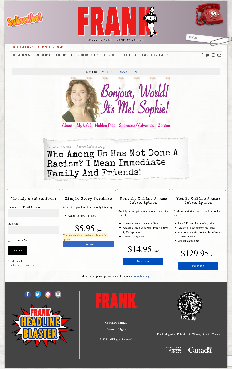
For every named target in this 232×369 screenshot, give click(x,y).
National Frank (23, 47)
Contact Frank (116, 323)
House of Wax (22, 55)
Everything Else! (153, 55)
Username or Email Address (24, 207)
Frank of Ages (116, 329)
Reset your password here (22, 265)
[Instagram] (213, 55)
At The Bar (43, 55)
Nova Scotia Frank (50, 47)
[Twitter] (207, 55)
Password (13, 223)
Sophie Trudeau (114, 71)
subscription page (141, 276)
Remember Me (19, 240)
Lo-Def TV (130, 55)
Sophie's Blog (90, 147)
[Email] (219, 55)
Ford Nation (64, 55)
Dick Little (111, 55)
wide (138, 71)
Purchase (88, 243)
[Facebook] (202, 55)
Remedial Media (88, 55)
